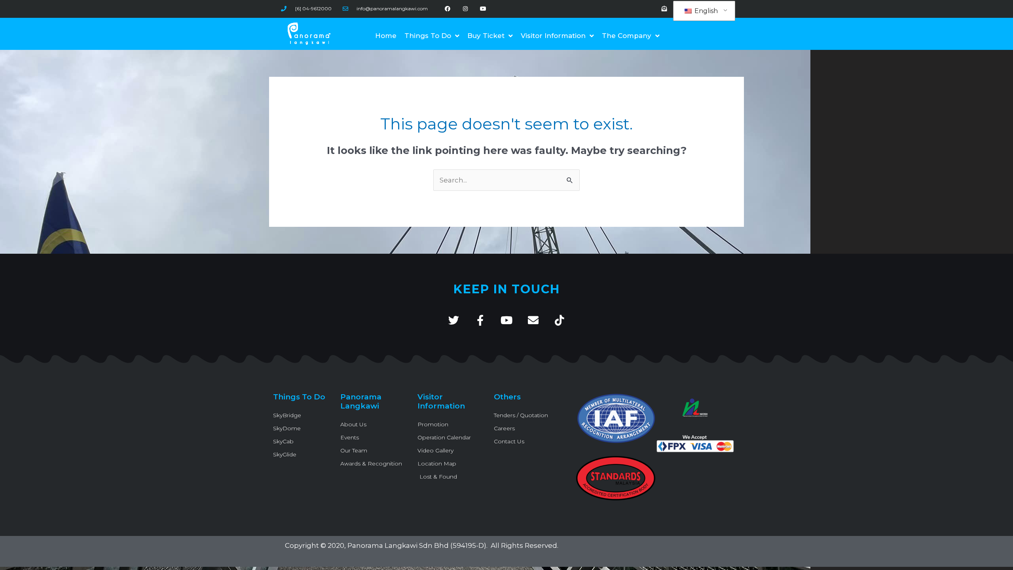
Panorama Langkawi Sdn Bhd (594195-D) (416, 545)
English (705, 11)
